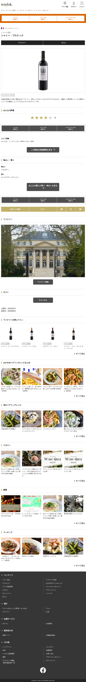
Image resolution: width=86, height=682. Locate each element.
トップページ (7, 647)
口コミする (43, 300)
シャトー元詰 (6, 32)
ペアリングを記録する (43, 18)
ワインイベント (51, 590)
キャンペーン (7, 593)
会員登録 (49, 623)
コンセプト (50, 647)
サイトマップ (50, 660)
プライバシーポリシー (53, 657)
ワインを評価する (15, 18)
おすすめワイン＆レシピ (54, 583)
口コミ (64, 43)
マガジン (5, 590)
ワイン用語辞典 (8, 586)
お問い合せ (50, 653)
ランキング (6, 583)
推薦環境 (49, 650)
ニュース (49, 593)
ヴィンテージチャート (53, 586)
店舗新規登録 (50, 635)
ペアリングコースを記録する (71, 18)
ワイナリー (22, 43)
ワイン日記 (6, 580)
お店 (47, 612)
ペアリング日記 (51, 580)
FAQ (4, 650)
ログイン (5, 623)
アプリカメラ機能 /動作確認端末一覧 (9, 662)
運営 (4, 657)
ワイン (48, 608)
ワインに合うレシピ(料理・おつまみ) (15, 608)
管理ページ (6, 635)
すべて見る (80, 354)
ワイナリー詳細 (43, 282)
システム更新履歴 (8, 653)
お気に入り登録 (15, 209)
